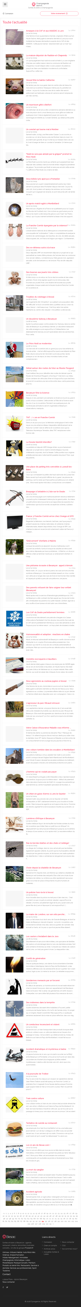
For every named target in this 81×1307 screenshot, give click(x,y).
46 (50, 1216)
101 (66, 1221)
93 (40, 1221)
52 (68, 1216)
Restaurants (25, 1265)
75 (61, 1219)
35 (18, 1216)
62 (22, 1219)
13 (31, 1213)
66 (35, 1219)
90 (31, 1221)
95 (46, 1221)
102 (69, 1221)
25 (64, 1213)
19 (47, 1213)
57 (7, 1219)
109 (43, 1224)
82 (6, 1221)
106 (32, 1224)
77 (67, 1219)
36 (21, 1216)
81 (3, 1221)
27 (70, 1213)
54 (74, 1216)
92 (37, 1221)
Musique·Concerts (21, 1263)
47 (53, 1216)
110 (47, 1224)
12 (28, 1213)
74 (58, 1219)
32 (9, 1216)
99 (59, 1221)
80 (76, 1219)
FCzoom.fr (29, 1248)
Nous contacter (68, 1242)
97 (52, 1221)
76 (64, 1219)
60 (16, 1219)
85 (15, 1221)
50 (62, 1216)
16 (39, 1213)
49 (60, 1216)
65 (31, 1219)
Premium (31, 1263)
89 (27, 1221)
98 (55, 1221)
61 (19, 1219)
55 (77, 1216)
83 (9, 1221)
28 (73, 1213)
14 (33, 1213)
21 (53, 1213)
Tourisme (6, 1271)
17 (42, 1213)
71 (50, 1219)
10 (23, 1213)
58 (10, 1219)
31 (6, 1216)
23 (58, 1213)
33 (12, 1216)
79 (73, 1219)
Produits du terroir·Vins (11, 1265)
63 (25, 1219)
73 (55, 1219)
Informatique (19, 1260)
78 (70, 1219)
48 (56, 1216)
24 (61, 1213)
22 (56, 1213)
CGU (64, 1245)
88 (24, 1221)
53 (71, 1216)
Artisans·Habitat (16, 1252)
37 (23, 1216)
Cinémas (6, 1255)
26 (67, 1213)
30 (3, 1216)
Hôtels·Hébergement (11, 1258)
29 (76, 1213)
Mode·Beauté (8, 1263)
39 (29, 1216)
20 (50, 1213)
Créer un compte (50, 1245)
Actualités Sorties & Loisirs (51, 1253)
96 (49, 1221)
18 (44, 1213)
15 (36, 1213)
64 (28, 1219)
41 (35, 1216)
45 (47, 1216)
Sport (34, 1268)
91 (33, 1221)
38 (26, 1216)
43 (41, 1216)
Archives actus (49, 1249)
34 (15, 1216)
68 (41, 1219)
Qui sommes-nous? (69, 1249)
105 (29, 1224)
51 (65, 1216)
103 (73, 1221)
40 (33, 1216)
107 (36, 1224)
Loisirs (27, 1260)
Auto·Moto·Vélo (29, 1252)
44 (44, 1216)
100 (62, 1221)
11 (25, 1213)
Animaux (6, 1252)
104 (76, 1221)
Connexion (9, 14)
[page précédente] (3, 1213)
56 (4, 1219)
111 (50, 1224)
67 (38, 1219)
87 (21, 1221)
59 (13, 1219)
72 (53, 1219)
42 (38, 1216)
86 (18, 1221)
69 (44, 1219)
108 (40, 1224)
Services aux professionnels (20, 1268)
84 (12, 1221)
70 (47, 1219)
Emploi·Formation (17, 1255)
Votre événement (58, 13)
